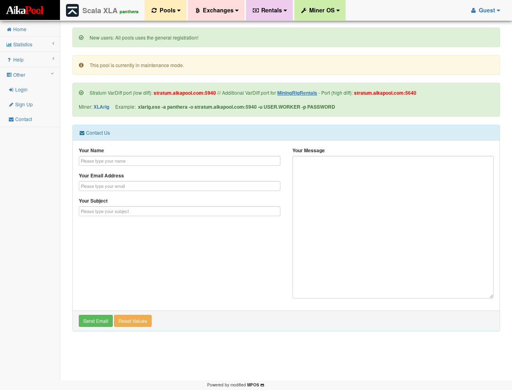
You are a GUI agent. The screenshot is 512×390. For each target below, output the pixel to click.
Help (18, 59)
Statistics (22, 44)
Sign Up (23, 104)
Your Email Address (101, 175)
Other (18, 74)
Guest (487, 10)
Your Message (308, 150)
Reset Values (132, 320)
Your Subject (93, 200)
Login (21, 89)
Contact (23, 118)
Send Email (95, 320)
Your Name (91, 150)
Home (19, 29)
